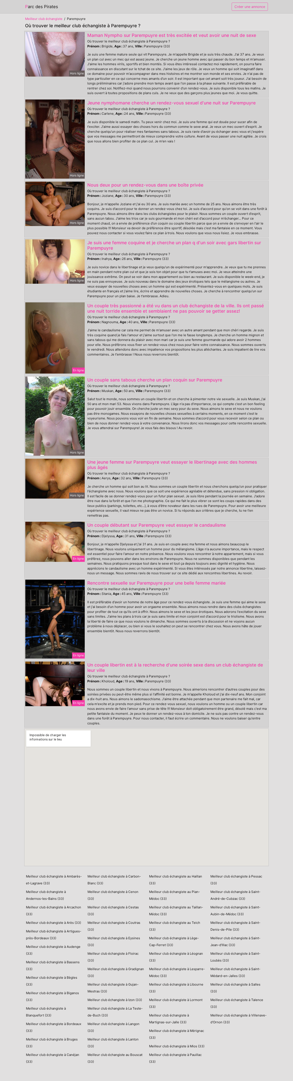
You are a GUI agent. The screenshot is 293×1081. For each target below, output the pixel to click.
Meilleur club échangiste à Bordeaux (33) (53, 1027)
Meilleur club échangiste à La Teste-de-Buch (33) (115, 1011)
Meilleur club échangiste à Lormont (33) (175, 1003)
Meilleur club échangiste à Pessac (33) (236, 879)
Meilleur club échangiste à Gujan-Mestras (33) (113, 987)
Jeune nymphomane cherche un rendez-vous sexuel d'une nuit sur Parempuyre (171, 103)
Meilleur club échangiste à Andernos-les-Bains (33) (46, 895)
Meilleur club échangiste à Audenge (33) (53, 950)
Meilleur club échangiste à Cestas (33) (113, 910)
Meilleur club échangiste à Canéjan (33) (52, 1058)
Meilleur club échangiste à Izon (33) (115, 1000)
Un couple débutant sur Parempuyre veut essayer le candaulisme (156, 525)
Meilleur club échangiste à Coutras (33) (114, 926)
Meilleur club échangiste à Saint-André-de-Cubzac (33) (235, 895)
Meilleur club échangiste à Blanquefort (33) (46, 1011)
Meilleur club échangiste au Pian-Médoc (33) (174, 895)
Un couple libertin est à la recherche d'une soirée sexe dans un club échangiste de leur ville (175, 667)
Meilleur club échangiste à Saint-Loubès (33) (235, 956)
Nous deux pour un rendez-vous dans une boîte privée (145, 185)
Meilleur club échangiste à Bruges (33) (52, 1042)
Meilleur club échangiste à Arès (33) (53, 923)
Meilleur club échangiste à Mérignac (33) (176, 1034)
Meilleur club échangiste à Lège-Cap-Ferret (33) (174, 941)
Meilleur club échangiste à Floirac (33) (113, 956)
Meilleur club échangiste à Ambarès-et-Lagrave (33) (54, 879)
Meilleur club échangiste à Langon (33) (113, 1027)
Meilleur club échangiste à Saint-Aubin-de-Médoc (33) (235, 910)
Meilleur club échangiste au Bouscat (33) (115, 1058)
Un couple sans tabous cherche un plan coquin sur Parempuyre (154, 380)
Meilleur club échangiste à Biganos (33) (52, 996)
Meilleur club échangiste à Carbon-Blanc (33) (114, 879)
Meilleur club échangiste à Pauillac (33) (175, 1058)
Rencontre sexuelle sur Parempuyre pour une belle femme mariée (156, 583)
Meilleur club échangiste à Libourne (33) (176, 987)
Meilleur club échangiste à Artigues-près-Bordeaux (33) (53, 934)
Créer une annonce (249, 7)
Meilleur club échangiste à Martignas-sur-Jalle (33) (169, 1018)
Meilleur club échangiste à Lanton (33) (113, 1042)
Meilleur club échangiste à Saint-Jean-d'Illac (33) (235, 941)
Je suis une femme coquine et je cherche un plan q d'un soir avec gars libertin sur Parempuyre (174, 245)
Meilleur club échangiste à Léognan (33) (176, 956)
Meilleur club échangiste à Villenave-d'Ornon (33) (238, 1018)
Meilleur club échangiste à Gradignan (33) (116, 972)
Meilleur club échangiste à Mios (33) (176, 1046)
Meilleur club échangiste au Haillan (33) (175, 879)
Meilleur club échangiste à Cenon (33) (113, 895)
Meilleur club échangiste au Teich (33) (174, 926)
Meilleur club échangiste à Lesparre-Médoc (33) (177, 972)
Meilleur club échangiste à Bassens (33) (53, 965)
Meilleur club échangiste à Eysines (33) (114, 941)
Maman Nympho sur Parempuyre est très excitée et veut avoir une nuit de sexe (171, 35)
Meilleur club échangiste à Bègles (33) (51, 980)
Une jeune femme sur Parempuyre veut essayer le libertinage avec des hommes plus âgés (172, 464)
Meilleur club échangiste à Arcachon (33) (53, 910)
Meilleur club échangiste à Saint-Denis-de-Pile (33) (235, 926)
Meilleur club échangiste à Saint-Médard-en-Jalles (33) (235, 972)
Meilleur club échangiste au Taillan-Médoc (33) (176, 910)
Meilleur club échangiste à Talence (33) (236, 1003)
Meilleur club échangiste (43, 19)
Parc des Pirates (41, 6)
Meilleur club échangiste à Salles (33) (235, 987)
